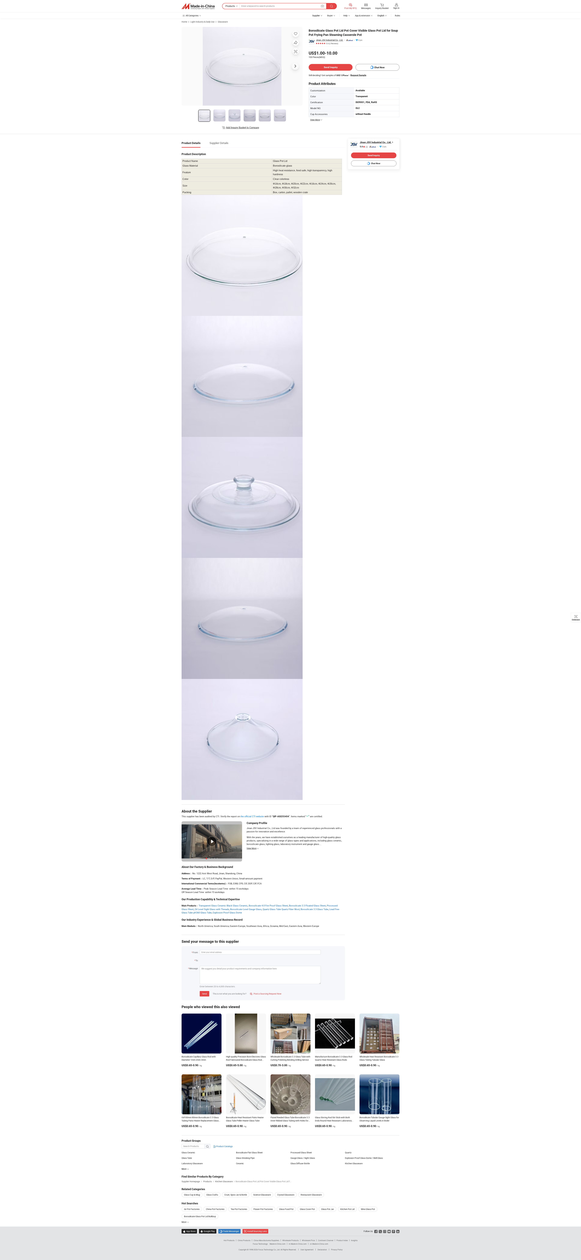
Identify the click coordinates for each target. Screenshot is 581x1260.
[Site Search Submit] (331, 6)
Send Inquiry (331, 67)
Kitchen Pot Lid (347, 1209)
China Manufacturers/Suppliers (266, 1240)
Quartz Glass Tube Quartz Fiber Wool (281, 909)
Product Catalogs (224, 1146)
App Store (189, 1231)
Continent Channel (325, 1240)
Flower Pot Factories (263, 1209)
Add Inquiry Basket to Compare (242, 127)
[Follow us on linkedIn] (397, 1231)
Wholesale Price (308, 1240)
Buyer (330, 15)
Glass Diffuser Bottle (300, 1163)
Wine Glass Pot (368, 1209)
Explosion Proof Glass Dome (227, 912)
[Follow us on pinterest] (393, 1231)
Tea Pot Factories (239, 1209)
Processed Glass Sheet (301, 1152)
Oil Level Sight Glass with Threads (212, 909)
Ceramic (240, 1163)
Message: (193, 968)
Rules (397, 15)
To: (196, 960)
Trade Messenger (229, 1231)
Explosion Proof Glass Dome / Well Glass (364, 1158)
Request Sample (358, 75)
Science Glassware (262, 1194)
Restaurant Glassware (311, 1194)
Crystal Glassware (285, 1194)
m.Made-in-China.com (298, 1244)
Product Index (342, 1240)
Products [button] (230, 6)
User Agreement (306, 1249)
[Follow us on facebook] (375, 1231)
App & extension (362, 15)
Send (204, 993)
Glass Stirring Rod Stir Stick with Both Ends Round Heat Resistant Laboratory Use (333, 1120)
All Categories (192, 15)
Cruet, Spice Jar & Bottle (235, 1194)
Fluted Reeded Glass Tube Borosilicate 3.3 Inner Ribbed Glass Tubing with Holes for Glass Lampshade (290, 1120)
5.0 (364, 146)
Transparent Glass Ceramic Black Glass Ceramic (223, 905)
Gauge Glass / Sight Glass (302, 1158)
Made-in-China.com (278, 1244)
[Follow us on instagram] (384, 1231)
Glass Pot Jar (327, 1209)
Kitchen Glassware (354, 1163)
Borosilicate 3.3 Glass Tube (314, 909)
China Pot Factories (215, 1209)
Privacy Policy (337, 1249)
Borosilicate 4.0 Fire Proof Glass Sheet (268, 905)
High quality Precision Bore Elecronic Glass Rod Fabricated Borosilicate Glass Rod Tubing (246, 1059)
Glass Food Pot (286, 1209)
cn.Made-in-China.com (319, 1244)
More (184, 1222)
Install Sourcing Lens (257, 1231)
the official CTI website (252, 816)
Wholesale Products (290, 1240)
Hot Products (229, 1240)
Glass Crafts (212, 1194)
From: (195, 952)
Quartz (348, 1152)
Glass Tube (187, 1158)
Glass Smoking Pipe (245, 1158)
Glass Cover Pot (307, 1209)
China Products (244, 1240)
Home (184, 21)
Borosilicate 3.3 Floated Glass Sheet (307, 905)
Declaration (322, 1249)
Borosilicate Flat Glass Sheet (249, 1152)
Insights (354, 1240)
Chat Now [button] (379, 67)
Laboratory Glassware (192, 1163)
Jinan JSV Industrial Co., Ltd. (329, 40)
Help (345, 15)
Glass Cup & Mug (192, 1194)
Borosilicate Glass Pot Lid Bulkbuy (200, 1216)
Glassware (223, 21)
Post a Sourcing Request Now (265, 993)
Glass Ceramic (188, 1152)
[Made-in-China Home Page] (198, 6)
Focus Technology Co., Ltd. (269, 1249)
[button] (322, 6)
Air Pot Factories (192, 1209)
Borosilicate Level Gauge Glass (246, 909)
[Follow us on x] (380, 1231)
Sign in (396, 8)
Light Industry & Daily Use (202, 21)
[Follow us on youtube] (389, 1231)
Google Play (207, 1231)
